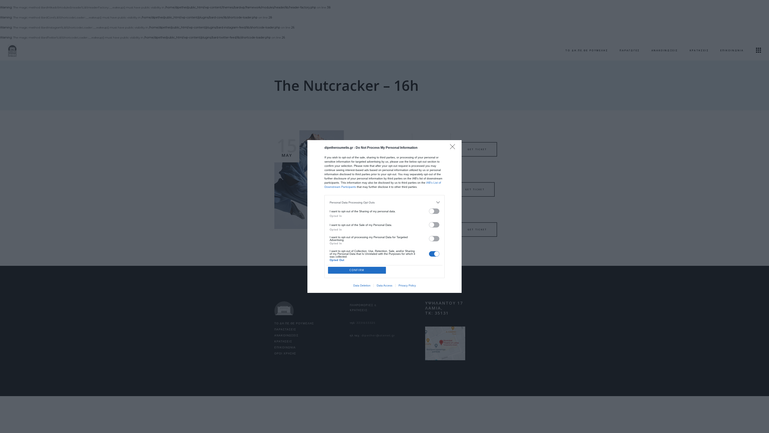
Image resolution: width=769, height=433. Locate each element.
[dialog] (384, 216)
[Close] (454, 148)
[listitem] (384, 202)
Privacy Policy (407, 285)
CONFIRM (356, 270)
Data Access (384, 285)
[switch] (434, 211)
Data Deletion (361, 285)
